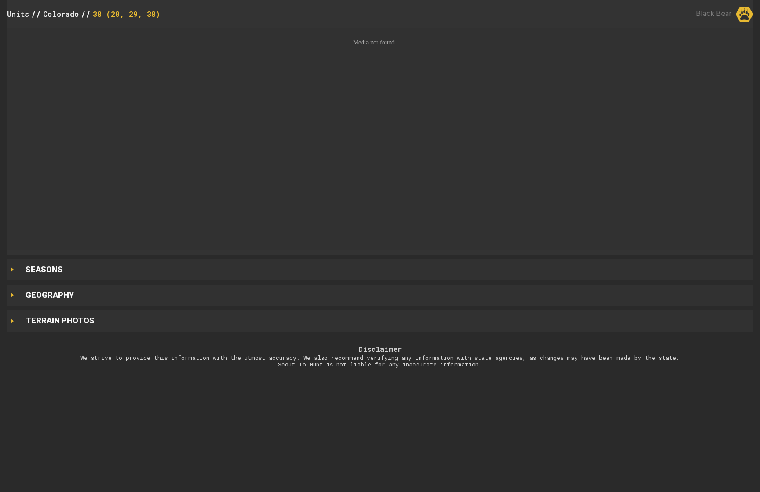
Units (18, 14)
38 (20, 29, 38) (126, 14)
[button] (380, 139)
